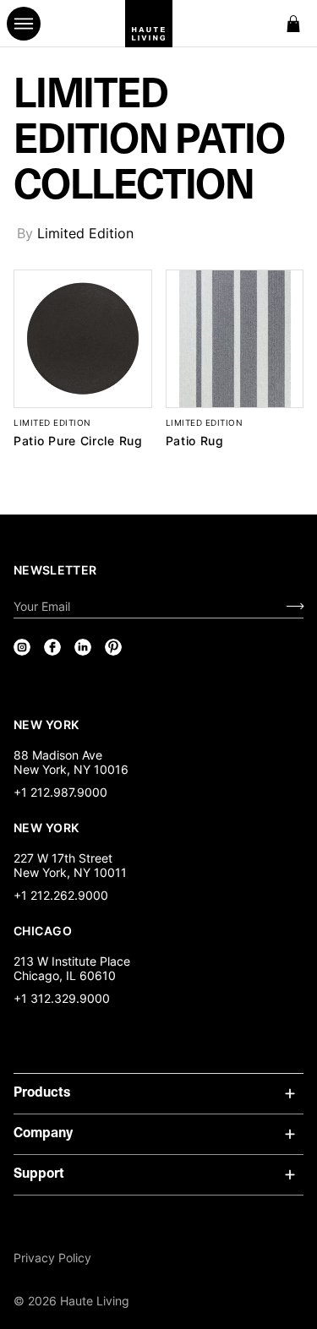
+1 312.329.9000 (62, 998)
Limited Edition (85, 233)
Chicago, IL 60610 (65, 975)
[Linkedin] (82, 647)
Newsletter (55, 570)
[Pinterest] (113, 647)
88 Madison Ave (58, 755)
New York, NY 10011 (70, 872)
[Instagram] (22, 647)
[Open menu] (24, 24)
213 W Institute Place (72, 961)
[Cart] (293, 24)
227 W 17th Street (63, 858)
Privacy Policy (52, 1257)
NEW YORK (48, 724)
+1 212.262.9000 (61, 895)
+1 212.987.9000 (60, 792)
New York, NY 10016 (71, 769)
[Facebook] (52, 647)
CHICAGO (43, 930)
